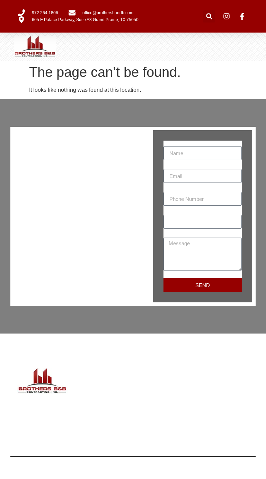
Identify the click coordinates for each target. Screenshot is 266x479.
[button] (209, 16)
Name (170, 143)
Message (174, 235)
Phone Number (182, 189)
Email (170, 166)
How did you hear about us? (197, 212)
